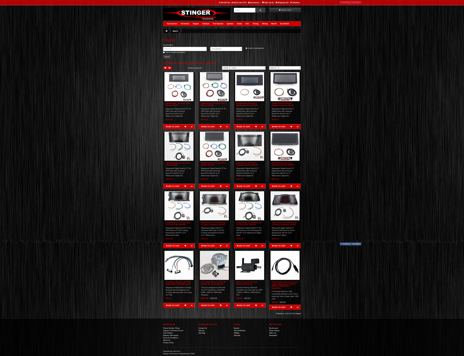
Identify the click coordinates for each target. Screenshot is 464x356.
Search (175, 31)
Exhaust (205, 24)
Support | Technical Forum (173, 330)
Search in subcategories (256, 48)
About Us (166, 340)
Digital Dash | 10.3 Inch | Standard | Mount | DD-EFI (283, 104)
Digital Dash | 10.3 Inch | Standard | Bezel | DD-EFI (247, 104)
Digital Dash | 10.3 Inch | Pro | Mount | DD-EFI (213, 104)
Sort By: (225, 68)
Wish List (272, 333)
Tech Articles (168, 333)
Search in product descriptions (175, 52)
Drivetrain (185, 24)
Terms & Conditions (170, 338)
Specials (237, 335)
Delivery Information (170, 335)
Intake (239, 24)
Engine (196, 24)
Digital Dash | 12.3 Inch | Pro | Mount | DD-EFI (213, 164)
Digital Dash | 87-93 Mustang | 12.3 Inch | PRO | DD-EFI (178, 223)
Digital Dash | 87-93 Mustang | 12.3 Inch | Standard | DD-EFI (213, 223)
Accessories (172, 24)
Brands (236, 328)
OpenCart (176, 351)
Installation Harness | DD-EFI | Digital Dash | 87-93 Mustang (178, 283)
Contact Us (203, 328)
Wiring (265, 24)
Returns (202, 330)
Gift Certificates (240, 330)
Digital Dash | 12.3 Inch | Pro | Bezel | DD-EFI (178, 164)
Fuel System (218, 24)
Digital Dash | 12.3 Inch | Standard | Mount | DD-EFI (283, 164)
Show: (273, 68)
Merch (274, 24)
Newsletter (273, 335)
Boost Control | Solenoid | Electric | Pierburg (247, 283)
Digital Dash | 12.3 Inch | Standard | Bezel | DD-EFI (247, 164)
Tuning (255, 24)
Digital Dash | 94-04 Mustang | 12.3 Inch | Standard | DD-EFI (284, 223)
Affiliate (236, 333)
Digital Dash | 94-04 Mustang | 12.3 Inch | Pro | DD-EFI (248, 223)
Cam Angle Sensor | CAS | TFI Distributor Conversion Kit (213, 283)
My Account (273, 328)
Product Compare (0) (195, 68)
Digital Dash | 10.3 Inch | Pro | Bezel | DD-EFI (178, 104)
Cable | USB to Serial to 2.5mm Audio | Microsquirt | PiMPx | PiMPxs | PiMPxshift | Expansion (285, 285)
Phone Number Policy (171, 328)
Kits (247, 24)
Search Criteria (168, 45)
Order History (274, 330)
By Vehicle (284, 24)
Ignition (230, 24)
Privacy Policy (168, 343)
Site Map (202, 333)
